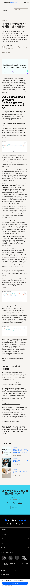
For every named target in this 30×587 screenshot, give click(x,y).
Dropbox (12, 552)
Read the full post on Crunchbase (11, 404)
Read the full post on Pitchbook (10, 421)
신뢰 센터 (6, 564)
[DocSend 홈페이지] (15, 520)
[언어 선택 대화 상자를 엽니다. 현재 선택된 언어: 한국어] (25, 2)
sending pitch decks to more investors (12, 259)
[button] (15, 583)
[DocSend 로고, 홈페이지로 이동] (9, 2)
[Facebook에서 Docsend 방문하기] (16, 524)
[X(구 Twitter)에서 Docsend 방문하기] (13, 524)
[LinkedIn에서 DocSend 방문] (10, 524)
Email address (15, 498)
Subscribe (15, 507)
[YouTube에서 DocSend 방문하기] (7, 524)
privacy (20, 503)
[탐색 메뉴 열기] (28, 2)
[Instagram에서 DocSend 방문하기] (19, 524)
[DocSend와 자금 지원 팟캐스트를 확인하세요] (22, 524)
